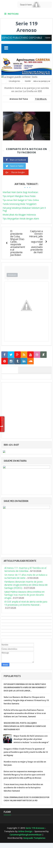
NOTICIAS (13, 13)
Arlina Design (25, 831)
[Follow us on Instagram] (11, 361)
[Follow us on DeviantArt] (43, 354)
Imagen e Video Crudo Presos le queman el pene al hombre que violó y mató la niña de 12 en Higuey (26, 752)
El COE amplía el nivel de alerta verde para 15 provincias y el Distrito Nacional (25, 603)
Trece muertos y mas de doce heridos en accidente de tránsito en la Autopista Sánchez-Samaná (23, 787)
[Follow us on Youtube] (30, 354)
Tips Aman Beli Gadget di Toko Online (21, 200)
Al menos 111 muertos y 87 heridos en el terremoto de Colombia (25, 569)
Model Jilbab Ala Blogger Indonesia (19, 214)
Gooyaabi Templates (34, 838)
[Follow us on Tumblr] (17, 361)
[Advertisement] (26, 410)
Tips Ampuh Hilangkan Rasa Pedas (19, 196)
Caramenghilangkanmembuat (26, 834)
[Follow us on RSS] (24, 354)
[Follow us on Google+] (17, 354)
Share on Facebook (18, 160)
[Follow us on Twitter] (11, 354)
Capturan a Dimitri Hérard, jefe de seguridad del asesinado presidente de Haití (36, 241)
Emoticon (12, 275)
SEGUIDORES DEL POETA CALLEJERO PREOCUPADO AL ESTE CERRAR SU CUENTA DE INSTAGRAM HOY (25, 726)
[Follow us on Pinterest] (4, 361)
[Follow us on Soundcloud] (30, 361)
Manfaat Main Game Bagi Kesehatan (20, 192)
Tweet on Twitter (17, 166)
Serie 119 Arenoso (27, 26)
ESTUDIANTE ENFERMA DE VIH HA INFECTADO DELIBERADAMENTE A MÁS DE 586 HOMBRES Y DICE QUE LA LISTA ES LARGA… (25, 687)
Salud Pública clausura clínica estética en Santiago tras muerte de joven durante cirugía (24, 594)
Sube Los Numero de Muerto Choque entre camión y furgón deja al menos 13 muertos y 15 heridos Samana (26, 700)
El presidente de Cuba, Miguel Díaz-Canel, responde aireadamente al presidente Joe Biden (17, 243)
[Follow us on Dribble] (37, 354)
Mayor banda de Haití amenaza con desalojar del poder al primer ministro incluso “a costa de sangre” (31, 739)
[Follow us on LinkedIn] (24, 361)
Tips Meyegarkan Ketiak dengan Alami (21, 218)
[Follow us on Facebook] (4, 354)
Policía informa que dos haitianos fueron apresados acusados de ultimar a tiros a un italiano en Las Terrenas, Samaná (25, 713)
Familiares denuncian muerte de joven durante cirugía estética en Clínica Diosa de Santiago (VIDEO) (26, 584)
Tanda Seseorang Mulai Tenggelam (20, 203)
